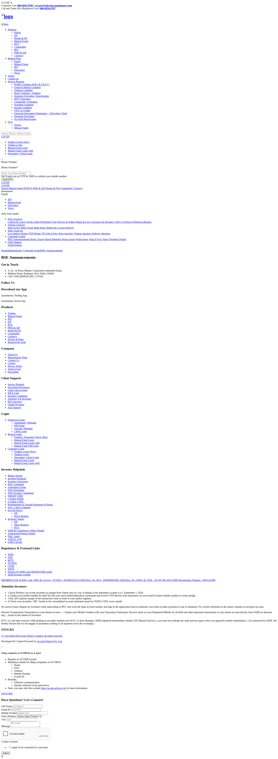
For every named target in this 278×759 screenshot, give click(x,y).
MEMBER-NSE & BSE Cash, (40, 580)
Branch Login (15, 434)
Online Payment (16, 404)
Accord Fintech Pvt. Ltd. (49, 641)
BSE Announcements (19, 239)
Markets (12, 250)
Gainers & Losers (17, 222)
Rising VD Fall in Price (46, 233)
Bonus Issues (68, 239)
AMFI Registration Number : (193, 580)
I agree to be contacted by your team (29, 747)
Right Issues (82, 239)
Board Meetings (53, 239)
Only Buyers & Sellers (63, 222)
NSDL (11, 569)
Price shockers (66, 233)
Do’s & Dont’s (15, 510)
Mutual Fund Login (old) (20, 150)
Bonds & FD (20, 38)
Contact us (13, 78)
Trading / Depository (31, 437)
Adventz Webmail (23, 428)
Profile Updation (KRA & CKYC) (31, 84)
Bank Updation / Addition (27, 93)
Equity (17, 61)
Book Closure (37, 239)
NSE (10, 557)
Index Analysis (15, 230)
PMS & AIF (20, 52)
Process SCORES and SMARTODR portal (30, 571)
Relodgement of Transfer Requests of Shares (30, 504)
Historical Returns (142, 222)
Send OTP (7, 179)
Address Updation (23, 90)
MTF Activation (22, 99)
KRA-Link (13, 393)
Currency (19, 55)
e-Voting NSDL (16, 498)
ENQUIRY (7, 693)
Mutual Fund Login (18, 148)
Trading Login (15, 145)
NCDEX (12, 563)
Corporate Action (16, 236)
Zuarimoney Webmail (25, 422)
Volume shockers (82, 233)
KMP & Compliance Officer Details (26, 530)
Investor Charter (16, 519)
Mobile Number (9, 713)
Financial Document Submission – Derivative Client (40, 113)
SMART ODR (15, 496)
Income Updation (23, 107)
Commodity (20, 47)
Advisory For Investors (19, 398)
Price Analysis (15, 219)
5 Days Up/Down (123, 222)
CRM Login (20, 431)
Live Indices (14, 233)
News (17, 73)
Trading (12, 313)
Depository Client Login (20, 153)
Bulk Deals (39, 227)
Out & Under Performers (38, 222)
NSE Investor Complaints (21, 493)
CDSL (11, 566)
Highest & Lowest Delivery (60, 227)
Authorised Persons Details (21, 533)
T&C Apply (14, 536)
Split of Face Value (98, 239)
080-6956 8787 (48, 8)
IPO (16, 49)
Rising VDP (27, 233)
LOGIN (5, 136)
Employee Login (16, 419)
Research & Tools (17, 342)
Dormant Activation (24, 116)
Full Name (7, 706)
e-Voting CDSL (16, 501)
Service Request (16, 81)
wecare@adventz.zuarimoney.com (53, 5)
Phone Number (9, 162)
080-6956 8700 (25, 5)
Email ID (6, 709)
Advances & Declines (102, 222)
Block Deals (27, 227)
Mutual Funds (21, 41)
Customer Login (16, 448)
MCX (11, 560)
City (3, 719)
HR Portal (19, 425)
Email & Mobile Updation (27, 87)
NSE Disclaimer (16, 490)
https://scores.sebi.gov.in (53, 688)
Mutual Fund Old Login (26, 445)
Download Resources (19, 387)
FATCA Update (22, 110)
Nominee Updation (24, 104)
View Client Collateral (19, 507)
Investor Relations (17, 478)
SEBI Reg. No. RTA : (99, 580)
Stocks (17, 32)
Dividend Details (117, 239)
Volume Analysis (16, 225)
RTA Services (15, 401)
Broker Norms (15, 475)
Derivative (19, 70)
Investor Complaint (17, 396)
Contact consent (9, 741)
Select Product (9, 716)
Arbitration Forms (17, 487)
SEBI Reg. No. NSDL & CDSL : (145, 580)
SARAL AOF (15, 539)
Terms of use (14, 369)
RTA (16, 44)
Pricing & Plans (16, 339)
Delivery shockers (101, 233)
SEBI (10, 554)
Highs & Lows (83, 222)
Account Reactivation (25, 119)
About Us (13, 354)
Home (4, 250)
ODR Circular (15, 542)
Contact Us (13, 360)
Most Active (14, 227)
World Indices (15, 245)
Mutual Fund (14, 202)
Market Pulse (14, 58)
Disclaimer (13, 372)
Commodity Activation (25, 101)
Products (12, 29)
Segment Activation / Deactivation (31, 96)
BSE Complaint (16, 484)
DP (16, 35)
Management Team (17, 357)
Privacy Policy (15, 366)
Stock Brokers (21, 516)
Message (5, 726)
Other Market (14, 242)
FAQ (10, 122)
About (11, 75)
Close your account (17, 390)
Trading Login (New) (19, 142)
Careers (11, 363)
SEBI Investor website (19, 574)
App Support (14, 407)
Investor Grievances (18, 481)
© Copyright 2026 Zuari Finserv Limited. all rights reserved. (32, 635)
